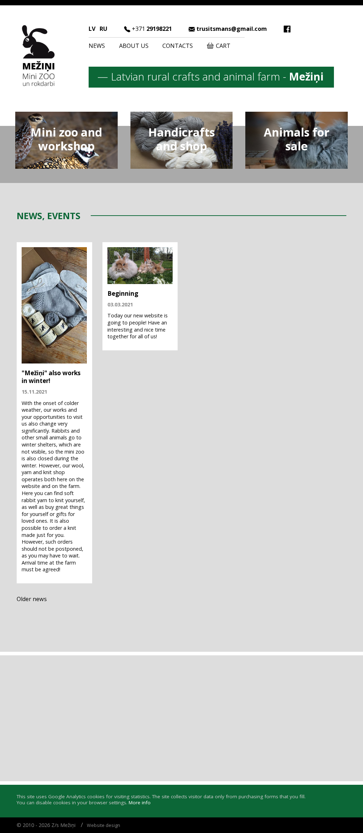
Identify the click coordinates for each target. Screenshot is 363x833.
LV (92, 29)
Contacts (177, 46)
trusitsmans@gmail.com (231, 29)
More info (140, 802)
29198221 (152, 29)
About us (134, 46)
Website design (103, 825)
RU (103, 29)
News (97, 46)
